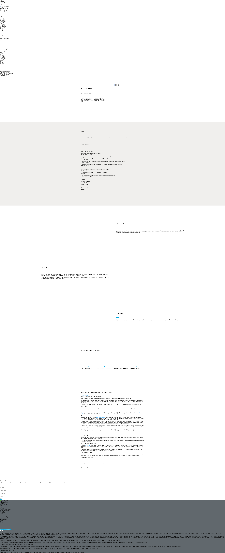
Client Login (2, 2)
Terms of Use (11, 550)
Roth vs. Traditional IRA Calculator (6, 36)
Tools (1, 31)
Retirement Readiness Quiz (5, 33)
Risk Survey (2, 32)
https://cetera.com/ (177, 546)
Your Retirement (3, 26)
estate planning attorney (100, 417)
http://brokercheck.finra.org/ (50, 548)
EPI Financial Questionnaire (5, 37)
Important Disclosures (10, 544)
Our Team (2, 17)
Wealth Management (4, 8)
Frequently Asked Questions (5, 509)
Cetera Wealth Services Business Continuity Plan (24, 544)
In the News (2, 30)
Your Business (2, 25)
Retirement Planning (4, 10)
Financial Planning (3, 9)
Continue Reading (84, 395)
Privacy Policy (3, 544)
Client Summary (8, 529)
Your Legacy (2, 27)
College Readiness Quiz (4, 38)
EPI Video (2, 22)
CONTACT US (3, 39)
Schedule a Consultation (88, 107)
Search (1, 0)
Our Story (2, 18)
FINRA (25, 540)
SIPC (28, 540)
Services (1, 7)
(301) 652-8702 (3, 1)
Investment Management (4, 11)
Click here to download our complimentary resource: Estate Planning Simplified (95, 433)
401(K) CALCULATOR (4, 35)
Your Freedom (2, 28)
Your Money (2, 24)
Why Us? (2, 16)
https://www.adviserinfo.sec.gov (38, 548)
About (1, 14)
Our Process (2, 19)
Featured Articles (3, 21)
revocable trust (87, 445)
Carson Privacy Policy (4, 550)
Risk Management (3, 13)
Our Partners (2, 20)
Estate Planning (3, 12)
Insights (1, 23)
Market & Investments (4, 29)
